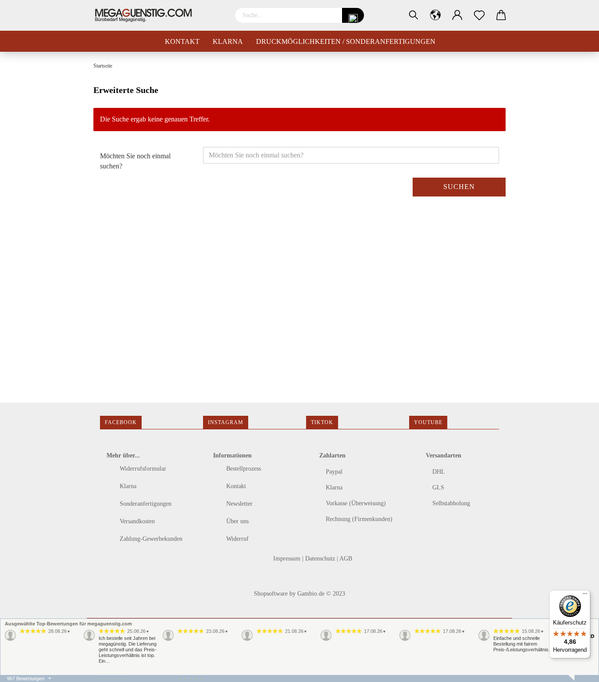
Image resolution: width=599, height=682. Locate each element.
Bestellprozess (243, 468)
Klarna (228, 41)
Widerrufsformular (142, 468)
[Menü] (585, 595)
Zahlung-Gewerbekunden (150, 539)
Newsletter (239, 503)
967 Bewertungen (25, 678)
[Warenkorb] (501, 15)
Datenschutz (321, 558)
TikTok (322, 422)
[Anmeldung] (457, 15)
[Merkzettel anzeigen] (479, 15)
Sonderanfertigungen (144, 503)
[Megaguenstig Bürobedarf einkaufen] (146, 15)
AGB (345, 558)
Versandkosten (136, 521)
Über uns (237, 521)
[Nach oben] (24, 669)
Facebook (121, 422)
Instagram (225, 422)
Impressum (287, 558)
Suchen (459, 186)
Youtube (428, 422)
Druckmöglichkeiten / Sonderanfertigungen (345, 41)
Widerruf (237, 539)
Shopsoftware (271, 593)
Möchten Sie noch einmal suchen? (135, 161)
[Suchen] (413, 15)
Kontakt (182, 41)
